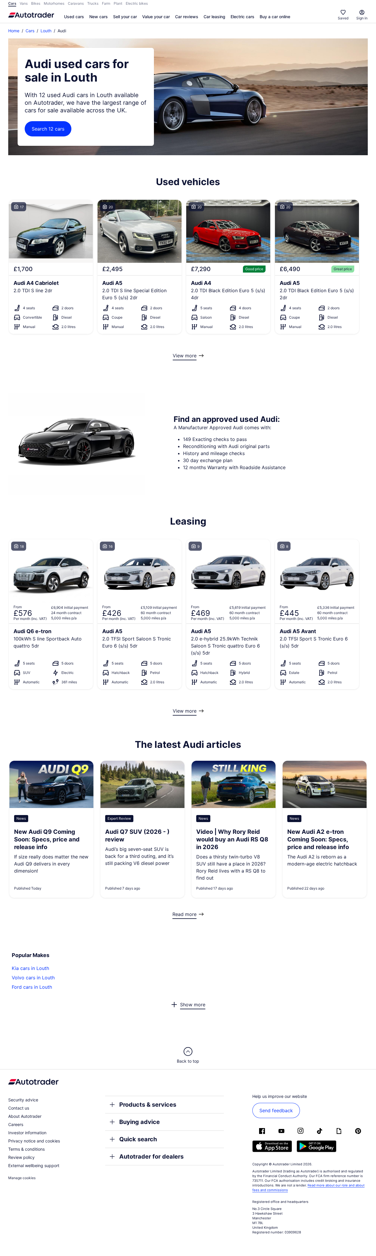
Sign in (361, 18)
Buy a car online (275, 16)
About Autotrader (24, 1116)
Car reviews (186, 16)
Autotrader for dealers (151, 1156)
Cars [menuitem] (12, 3)
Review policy (21, 1157)
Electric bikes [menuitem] (137, 3)
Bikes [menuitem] (35, 3)
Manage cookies (22, 1178)
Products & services (147, 1104)
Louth (46, 30)
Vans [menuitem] (24, 3)
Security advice (23, 1099)
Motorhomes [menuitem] (54, 3)
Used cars (74, 16)
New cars (98, 16)
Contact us (18, 1107)
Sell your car (125, 16)
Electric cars (242, 16)
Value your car (156, 16)
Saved (343, 18)
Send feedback (276, 1110)
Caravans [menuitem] (76, 3)
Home (13, 30)
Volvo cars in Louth (33, 978)
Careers (15, 1124)
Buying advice (139, 1121)
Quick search (138, 1139)
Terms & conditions (26, 1149)
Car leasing (214, 16)
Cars (30, 30)
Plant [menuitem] (118, 3)
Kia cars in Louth (30, 968)
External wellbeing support (33, 1165)
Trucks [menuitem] (92, 3)
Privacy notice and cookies (34, 1140)
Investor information (27, 1132)
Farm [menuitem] (106, 3)
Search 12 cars (48, 129)
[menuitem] (74, 17)
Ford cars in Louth (32, 987)
